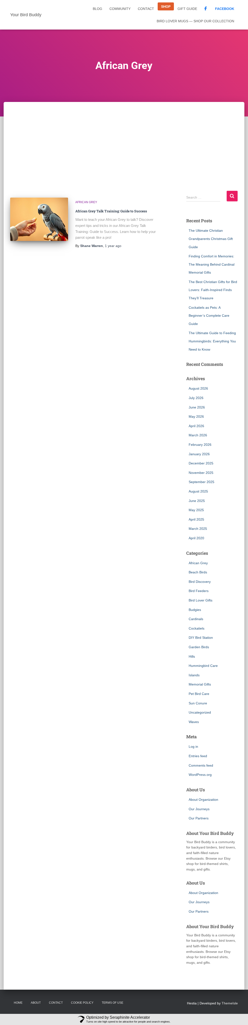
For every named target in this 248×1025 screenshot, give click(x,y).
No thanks (77, 545)
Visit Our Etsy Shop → (124, 533)
